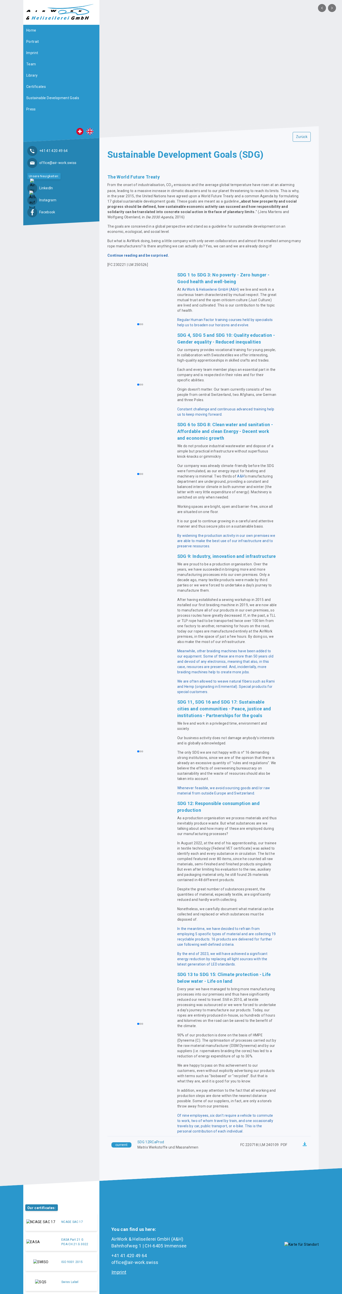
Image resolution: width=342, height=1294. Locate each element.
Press (31, 109)
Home (31, 30)
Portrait (32, 42)
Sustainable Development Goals (52, 98)
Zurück (301, 137)
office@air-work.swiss (134, 1262)
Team (31, 64)
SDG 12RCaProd (150, 1142)
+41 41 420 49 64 (129, 1255)
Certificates (36, 87)
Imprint (32, 53)
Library (32, 75)
